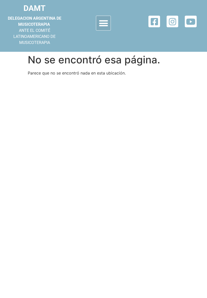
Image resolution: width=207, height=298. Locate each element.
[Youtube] (190, 21)
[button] (103, 23)
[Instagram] (172, 21)
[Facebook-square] (154, 21)
